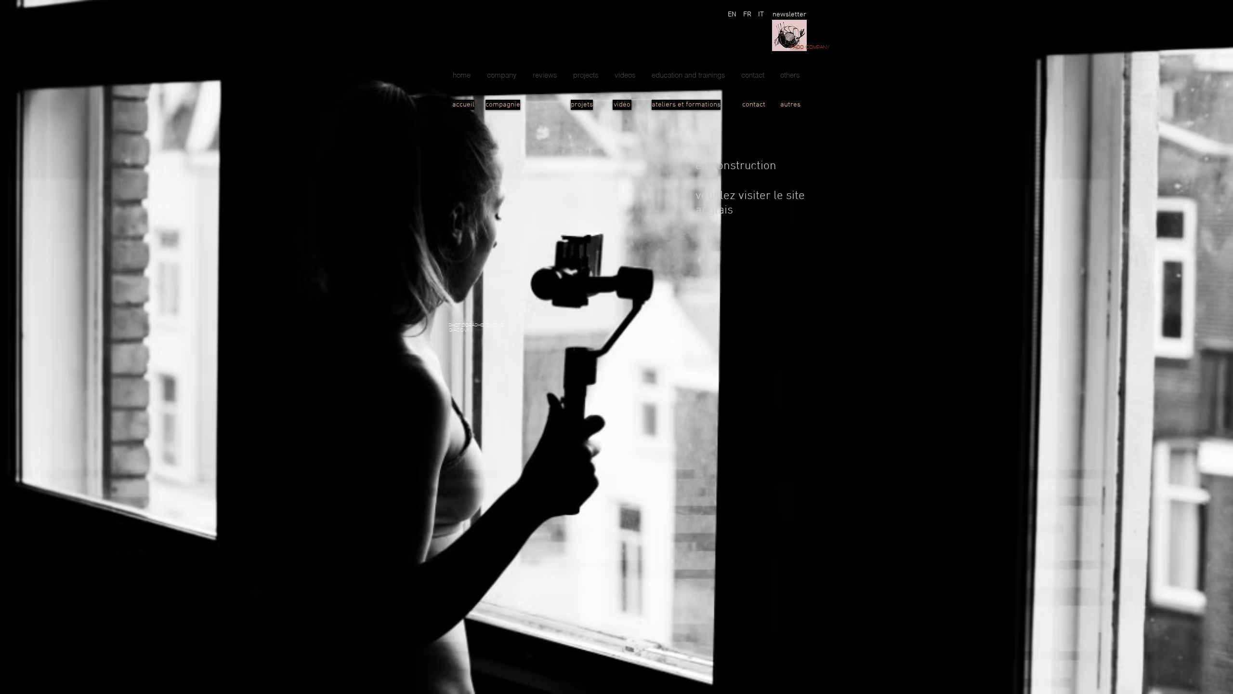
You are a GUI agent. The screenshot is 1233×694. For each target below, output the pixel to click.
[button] (585, 75)
